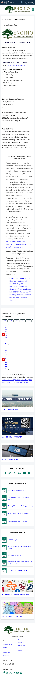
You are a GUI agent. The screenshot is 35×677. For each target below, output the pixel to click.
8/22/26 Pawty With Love (15, 540)
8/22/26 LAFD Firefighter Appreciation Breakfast (19, 547)
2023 (23, 320)
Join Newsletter (22, 648)
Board (5, 647)
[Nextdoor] (29, 474)
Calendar (5, 650)
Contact (20, 650)
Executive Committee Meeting (17, 521)
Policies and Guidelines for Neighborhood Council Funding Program (19, 281)
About (19, 639)
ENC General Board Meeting (16, 490)
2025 (11, 320)
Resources (6, 655)
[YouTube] (24, 474)
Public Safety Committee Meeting (18, 513)
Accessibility (21, 642)
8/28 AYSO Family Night (14, 555)
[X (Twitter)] (14, 474)
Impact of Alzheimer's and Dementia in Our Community (19, 563)
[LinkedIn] (19, 474)
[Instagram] (10, 474)
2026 (5, 320)
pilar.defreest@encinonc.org (16, 65)
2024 (17, 320)
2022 (29, 320)
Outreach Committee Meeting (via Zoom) (18, 498)
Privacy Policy (21, 645)
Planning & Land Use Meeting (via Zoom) (20, 506)
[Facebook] (5, 474)
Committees (6, 652)
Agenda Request (8, 644)
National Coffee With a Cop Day (17, 570)
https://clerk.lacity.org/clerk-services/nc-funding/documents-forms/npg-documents (18, 244)
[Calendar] (33, 9)
